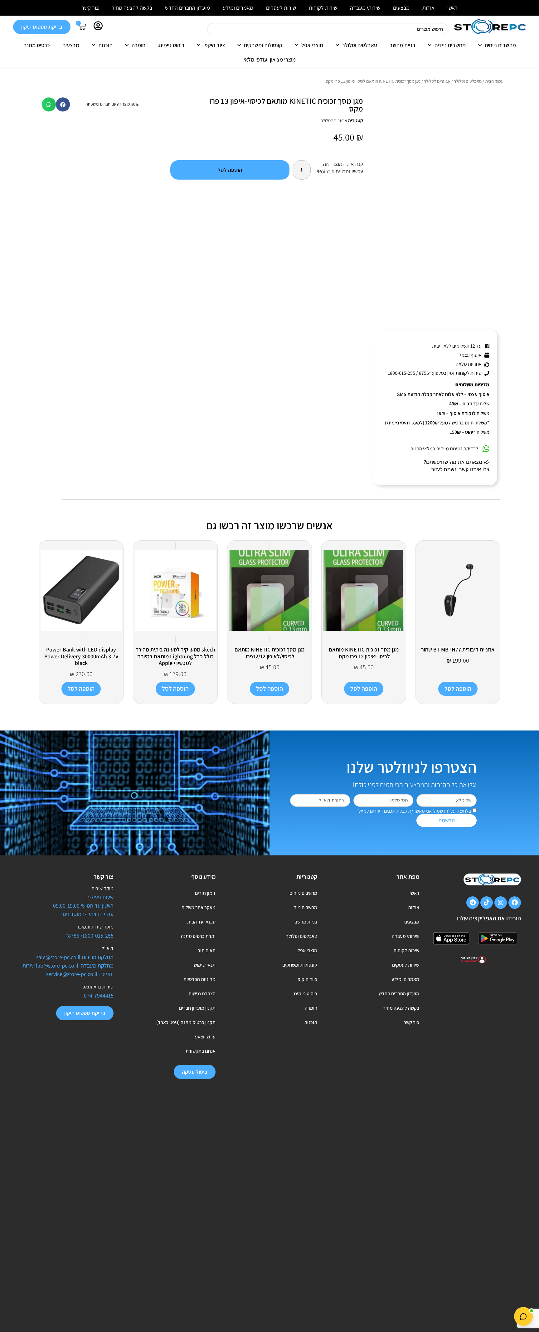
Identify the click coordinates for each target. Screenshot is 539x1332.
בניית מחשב (402, 45)
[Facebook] (514, 902)
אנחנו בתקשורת (201, 1051)
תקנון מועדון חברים (197, 1008)
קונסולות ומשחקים (263, 45)
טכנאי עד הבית (201, 922)
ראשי (452, 7)
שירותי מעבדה (365, 7)
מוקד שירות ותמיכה (95, 926)
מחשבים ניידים (450, 45)
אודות (428, 7)
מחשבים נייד (305, 907)
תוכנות (105, 45)
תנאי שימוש (205, 965)
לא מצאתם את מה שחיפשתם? (456, 462)
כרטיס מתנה (36, 45)
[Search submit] (199, 29)
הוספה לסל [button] (457, 689)
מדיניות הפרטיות (199, 979)
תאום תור (207, 950)
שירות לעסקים (281, 7)
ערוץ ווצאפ (205, 1036)
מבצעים (401, 7)
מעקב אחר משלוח (199, 907)
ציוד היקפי (214, 45)
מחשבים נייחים (500, 45)
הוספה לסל (230, 169)
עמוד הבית (494, 81)
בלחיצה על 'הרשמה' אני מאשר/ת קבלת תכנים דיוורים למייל (414, 811)
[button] (63, 104)
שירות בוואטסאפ (98, 986)
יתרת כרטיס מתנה (198, 936)
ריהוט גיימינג (171, 45)
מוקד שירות (102, 888)
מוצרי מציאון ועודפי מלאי (270, 59)
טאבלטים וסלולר (359, 45)
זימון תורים (205, 893)
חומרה (138, 45)
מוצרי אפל (312, 45)
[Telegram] (472, 902)
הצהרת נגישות (202, 993)
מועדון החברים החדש (187, 7)
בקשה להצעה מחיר (132, 7)
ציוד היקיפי (306, 979)
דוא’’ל (108, 948)
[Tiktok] (486, 902)
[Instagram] (500, 902)
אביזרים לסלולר (437, 81)
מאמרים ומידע (238, 7)
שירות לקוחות (323, 7)
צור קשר (90, 7)
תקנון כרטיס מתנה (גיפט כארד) (186, 1022)
